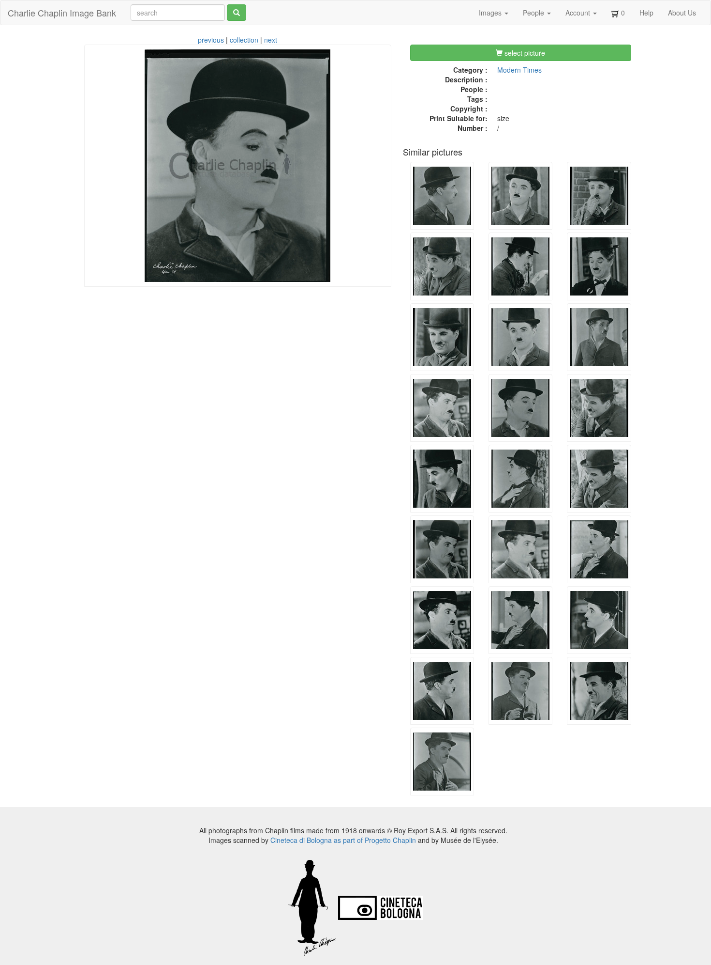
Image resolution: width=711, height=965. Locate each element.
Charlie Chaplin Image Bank (62, 12)
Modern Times (519, 70)
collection (244, 40)
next (270, 40)
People (534, 12)
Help (646, 12)
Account (578, 12)
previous (211, 40)
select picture (524, 53)
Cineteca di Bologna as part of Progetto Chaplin (343, 840)
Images (491, 12)
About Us (682, 12)
